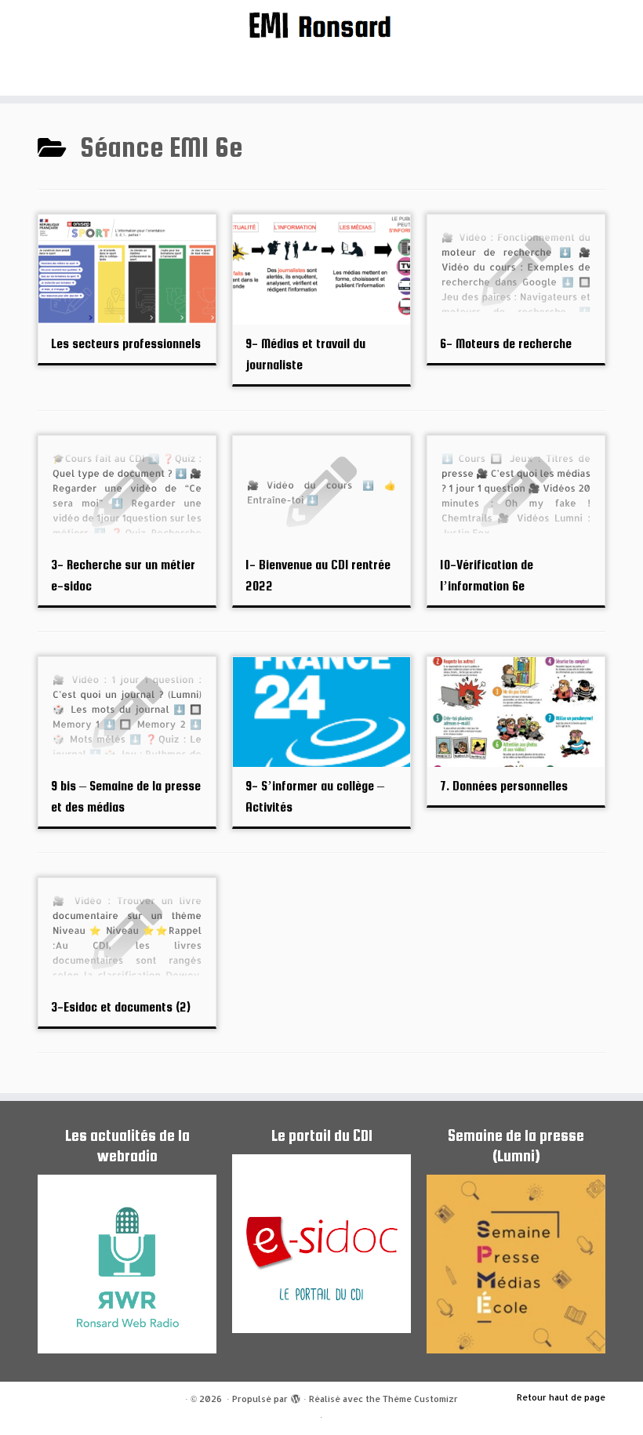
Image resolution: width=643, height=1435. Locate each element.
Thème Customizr (420, 1398)
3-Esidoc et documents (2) (121, 1007)
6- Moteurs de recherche (506, 343)
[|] (321, 25)
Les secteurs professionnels (126, 343)
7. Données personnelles (504, 786)
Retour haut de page (561, 1397)
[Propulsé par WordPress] (295, 1395)
